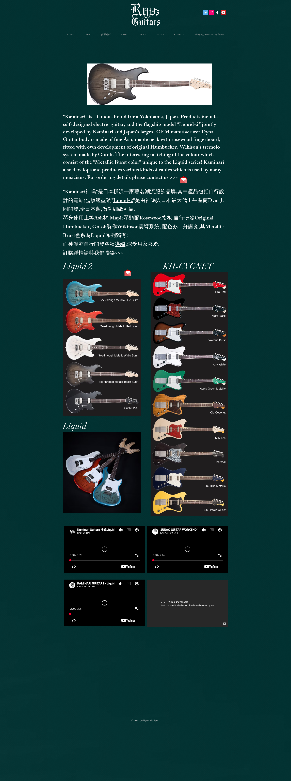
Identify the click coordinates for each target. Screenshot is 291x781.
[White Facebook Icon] (217, 12)
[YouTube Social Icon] (223, 12)
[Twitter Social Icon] (205, 12)
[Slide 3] (141, 102)
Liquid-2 (123, 201)
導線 (120, 245)
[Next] (207, 84)
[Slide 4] (154, 102)
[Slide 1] (150, 102)
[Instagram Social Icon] (211, 12)
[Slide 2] (145, 102)
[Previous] (91, 84)
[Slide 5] (158, 102)
